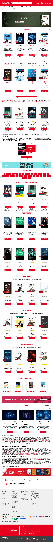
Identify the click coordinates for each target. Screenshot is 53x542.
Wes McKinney (32, 334)
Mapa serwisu (13, 507)
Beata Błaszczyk (33, 454)
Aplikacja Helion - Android (5, 503)
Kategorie (3, 6)
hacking (40, 173)
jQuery (25, 452)
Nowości (28, 6)
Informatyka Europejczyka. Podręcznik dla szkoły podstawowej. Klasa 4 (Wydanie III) (44, 86)
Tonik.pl (50, 537)
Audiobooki (19, 6)
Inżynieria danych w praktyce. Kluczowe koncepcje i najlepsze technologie (20, 366)
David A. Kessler (19, 125)
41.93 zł (8, 129)
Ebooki (10, 6)
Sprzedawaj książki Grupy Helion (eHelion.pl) (35, 496)
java (34, 175)
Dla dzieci (43, 65)
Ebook (29, 154)
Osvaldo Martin (44, 334)
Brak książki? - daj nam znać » (17, 483)
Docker (12, 451)
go (41, 175)
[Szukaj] (30, 3)
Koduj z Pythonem (26, 310)
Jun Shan (3, 368)
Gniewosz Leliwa (7, 125)
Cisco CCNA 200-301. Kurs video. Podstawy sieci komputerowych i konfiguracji (32, 86)
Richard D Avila (42, 300)
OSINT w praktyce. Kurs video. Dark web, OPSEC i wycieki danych (32, 264)
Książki (7, 6)
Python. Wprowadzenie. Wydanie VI (8, 332)
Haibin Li (6, 368)
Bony (12, 8)
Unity (6, 452)
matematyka (37, 440)
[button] (22, 25)
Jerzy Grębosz (46, 454)
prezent (35, 443)
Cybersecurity (42, 63)
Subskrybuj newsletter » (40, 479)
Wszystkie (7, 63)
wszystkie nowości (47, 29)
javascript (12, 175)
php (20, 173)
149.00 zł (33, 238)
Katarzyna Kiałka (46, 87)
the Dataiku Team (46, 203)
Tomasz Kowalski (28, 454)
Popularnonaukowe (23, 63)
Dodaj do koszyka (27, 156)
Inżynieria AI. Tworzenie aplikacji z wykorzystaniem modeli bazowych (20, 298)
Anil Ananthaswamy (8, 87)
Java (33, 63)
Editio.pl (39, 526)
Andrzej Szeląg (23, 454)
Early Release (18, 182)
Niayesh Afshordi (6, 203)
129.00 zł (21, 238)
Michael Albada (32, 300)
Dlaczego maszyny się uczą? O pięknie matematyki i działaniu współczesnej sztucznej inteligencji (8, 86)
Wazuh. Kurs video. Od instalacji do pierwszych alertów (32, 233)
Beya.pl (32, 531)
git (23, 173)
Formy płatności (13, 502)
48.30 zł (45, 207)
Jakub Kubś (44, 235)
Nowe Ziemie (8, 102)
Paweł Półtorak (44, 125)
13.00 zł (45, 91)
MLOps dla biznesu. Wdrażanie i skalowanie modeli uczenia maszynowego (44, 202)
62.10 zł (8, 207)
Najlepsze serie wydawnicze (26, 378)
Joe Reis (18, 368)
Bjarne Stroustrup (17, 453)
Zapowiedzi (35, 182)
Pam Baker (20, 202)
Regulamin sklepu (14, 497)
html (48, 173)
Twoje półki (3, 498)
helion (49, 175)
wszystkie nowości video (46, 213)
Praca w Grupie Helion (34, 502)
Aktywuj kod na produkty (5, 499)
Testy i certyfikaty (4, 502)
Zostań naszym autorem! (25, 495)
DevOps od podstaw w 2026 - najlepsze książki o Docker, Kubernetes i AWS (10, 423)
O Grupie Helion (23, 494)
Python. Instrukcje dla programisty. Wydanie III (20, 332)
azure (35, 173)
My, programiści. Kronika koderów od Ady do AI (32, 123)
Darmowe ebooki (38, 6)
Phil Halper (10, 203)
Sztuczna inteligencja (14, 63)
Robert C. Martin (32, 124)
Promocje (24, 6)
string (45, 175)
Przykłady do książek (24, 499)
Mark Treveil (41, 203)
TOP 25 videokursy (26, 245)
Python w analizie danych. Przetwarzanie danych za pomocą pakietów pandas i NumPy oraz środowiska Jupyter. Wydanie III (32, 333)
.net (17, 175)
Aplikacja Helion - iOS (5, 504)
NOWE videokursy (26, 213)
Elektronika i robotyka (27, 65)
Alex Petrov (44, 368)
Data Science (10, 65)
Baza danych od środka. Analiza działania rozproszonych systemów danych (44, 367)
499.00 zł (45, 270)
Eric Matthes (20, 333)
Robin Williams (27, 453)
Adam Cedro (20, 235)
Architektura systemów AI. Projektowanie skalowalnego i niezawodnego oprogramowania (44, 299)
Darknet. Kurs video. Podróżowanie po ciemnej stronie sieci (44, 233)
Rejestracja (3, 494)
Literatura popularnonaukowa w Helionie (26, 97)
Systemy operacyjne (36, 65)
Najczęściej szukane (26, 170)
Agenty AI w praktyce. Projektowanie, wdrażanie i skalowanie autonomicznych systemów (8, 50)
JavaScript (36, 63)
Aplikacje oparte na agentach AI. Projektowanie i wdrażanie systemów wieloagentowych (32, 298)
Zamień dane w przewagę (26, 344)
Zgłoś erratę (23, 498)
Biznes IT (20, 65)
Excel (47, 63)
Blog (26, 405)
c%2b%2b (8, 173)
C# (50, 450)
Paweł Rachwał (10, 235)
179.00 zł (9, 238)
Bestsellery (32, 6)
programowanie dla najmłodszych (45, 440)
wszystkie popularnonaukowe (45, 97)
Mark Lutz (7, 333)
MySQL (38, 451)
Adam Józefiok (32, 87)
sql (16, 173)
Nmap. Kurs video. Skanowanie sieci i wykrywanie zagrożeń (20, 233)
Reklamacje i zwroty (14, 511)
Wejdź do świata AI (26, 276)
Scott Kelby (30, 453)
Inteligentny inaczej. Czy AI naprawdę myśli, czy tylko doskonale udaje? (7, 123)
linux (25, 175)
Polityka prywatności (14, 498)
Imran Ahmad (47, 300)
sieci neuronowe (6, 175)
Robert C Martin (22, 453)
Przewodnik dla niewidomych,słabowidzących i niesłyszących (15, 495)
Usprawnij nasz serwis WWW (15, 503)
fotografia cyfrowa (21, 440)
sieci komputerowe (12, 440)
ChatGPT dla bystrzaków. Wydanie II (20, 201)
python (21, 175)
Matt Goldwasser (10, 368)
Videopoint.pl (25, 531)
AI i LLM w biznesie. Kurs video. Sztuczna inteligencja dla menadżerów (7, 233)
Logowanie (3, 493)
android (29, 175)
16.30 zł (20, 91)
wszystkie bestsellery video (45, 245)
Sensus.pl (32, 526)
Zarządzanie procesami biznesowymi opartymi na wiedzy (32, 49)
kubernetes (28, 173)
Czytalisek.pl (39, 531)
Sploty (25, 533)
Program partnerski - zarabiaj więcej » (17, 479)
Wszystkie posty (47, 405)
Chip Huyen (20, 300)
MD (22, 125)
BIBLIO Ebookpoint (34, 499)
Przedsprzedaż (27, 182)
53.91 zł (20, 207)
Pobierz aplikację (6, 8)
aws (13, 173)
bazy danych (17, 440)
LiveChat (12, 508)
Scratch (23, 451)
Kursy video (14, 6)
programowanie (7, 440)
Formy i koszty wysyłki (14, 501)
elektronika (25, 440)
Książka (29, 153)
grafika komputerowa (30, 440)
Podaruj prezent (17, 8)
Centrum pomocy (14, 493)
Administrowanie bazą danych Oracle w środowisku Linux (32, 366)
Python (29, 63)
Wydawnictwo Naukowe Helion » (11, 466)
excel (38, 175)
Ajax (30, 452)
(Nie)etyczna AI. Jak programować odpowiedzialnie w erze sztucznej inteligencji (44, 123)
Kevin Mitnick (36, 453)
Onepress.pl (25, 526)
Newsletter (13, 506)
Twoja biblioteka (4, 497)
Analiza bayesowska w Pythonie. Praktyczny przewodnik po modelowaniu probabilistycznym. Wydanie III (44, 333)
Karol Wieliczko (32, 367)
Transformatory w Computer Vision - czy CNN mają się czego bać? (26, 423)
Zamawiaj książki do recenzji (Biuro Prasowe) (35, 498)
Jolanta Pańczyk (20, 87)
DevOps (15, 65)
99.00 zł (33, 270)
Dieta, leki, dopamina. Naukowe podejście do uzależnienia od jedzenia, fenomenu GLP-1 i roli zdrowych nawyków (20, 124)
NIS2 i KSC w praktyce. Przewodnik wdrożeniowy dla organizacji (20, 49)
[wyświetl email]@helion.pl (20, 538)
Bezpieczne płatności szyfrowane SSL (10, 521)
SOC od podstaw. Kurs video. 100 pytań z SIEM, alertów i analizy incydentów (44, 264)
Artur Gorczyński (5, 235)
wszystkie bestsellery (46, 61)
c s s (44, 173)
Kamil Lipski (32, 266)
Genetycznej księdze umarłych (37, 101)
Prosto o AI (4, 101)
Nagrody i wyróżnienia (24, 500)
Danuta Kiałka (42, 87)
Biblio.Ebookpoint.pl (32, 533)
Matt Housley (21, 368)
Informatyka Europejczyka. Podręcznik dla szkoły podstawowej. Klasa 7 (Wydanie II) (20, 86)
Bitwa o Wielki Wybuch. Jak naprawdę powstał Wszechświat (7, 202)
